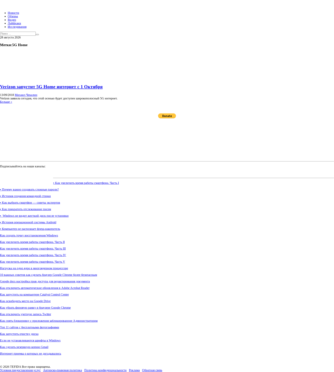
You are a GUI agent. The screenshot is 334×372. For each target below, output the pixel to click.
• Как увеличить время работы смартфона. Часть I (86, 183)
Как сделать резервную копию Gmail (24, 347)
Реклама (134, 370)
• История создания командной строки (25, 196)
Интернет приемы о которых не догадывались (30, 353)
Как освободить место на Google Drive (25, 301)
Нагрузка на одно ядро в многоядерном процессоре (34, 268)
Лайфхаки (14, 23)
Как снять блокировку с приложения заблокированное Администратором (49, 320)
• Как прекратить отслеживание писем (25, 209)
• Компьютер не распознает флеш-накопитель (30, 228)
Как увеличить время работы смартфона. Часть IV (33, 255)
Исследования (17, 26)
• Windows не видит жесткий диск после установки (34, 215)
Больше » (6, 101)
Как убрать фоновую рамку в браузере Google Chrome (35, 307)
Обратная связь (152, 370)
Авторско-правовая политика (62, 370)
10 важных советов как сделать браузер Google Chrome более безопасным (48, 274)
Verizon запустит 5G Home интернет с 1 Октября (51, 86)
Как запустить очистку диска (19, 334)
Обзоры (13, 16)
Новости (13, 12)
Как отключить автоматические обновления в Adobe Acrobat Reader (44, 288)
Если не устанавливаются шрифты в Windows (30, 340)
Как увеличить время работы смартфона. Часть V (32, 261)
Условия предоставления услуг (20, 370)
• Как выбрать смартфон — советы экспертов (30, 202)
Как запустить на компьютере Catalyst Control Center (34, 294)
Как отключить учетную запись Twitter (25, 314)
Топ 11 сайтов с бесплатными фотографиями (29, 327)
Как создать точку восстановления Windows (29, 235)
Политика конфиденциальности (105, 370)
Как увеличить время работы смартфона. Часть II (32, 242)
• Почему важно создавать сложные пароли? (29, 189)
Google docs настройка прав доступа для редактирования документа (45, 281)
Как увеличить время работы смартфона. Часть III (33, 248)
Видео (12, 19)
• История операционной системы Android (28, 222)
